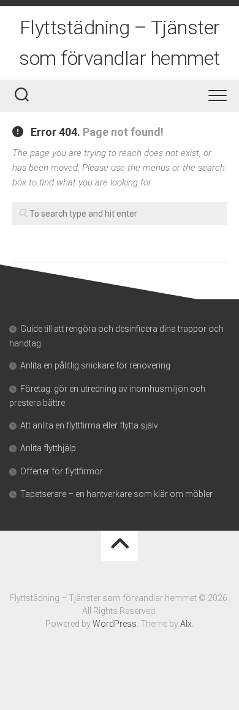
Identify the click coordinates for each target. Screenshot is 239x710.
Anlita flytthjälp (48, 448)
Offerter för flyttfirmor (61, 471)
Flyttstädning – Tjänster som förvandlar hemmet (119, 43)
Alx (186, 624)
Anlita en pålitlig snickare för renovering (95, 365)
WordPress (115, 624)
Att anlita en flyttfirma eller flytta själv (89, 425)
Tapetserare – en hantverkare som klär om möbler (116, 494)
